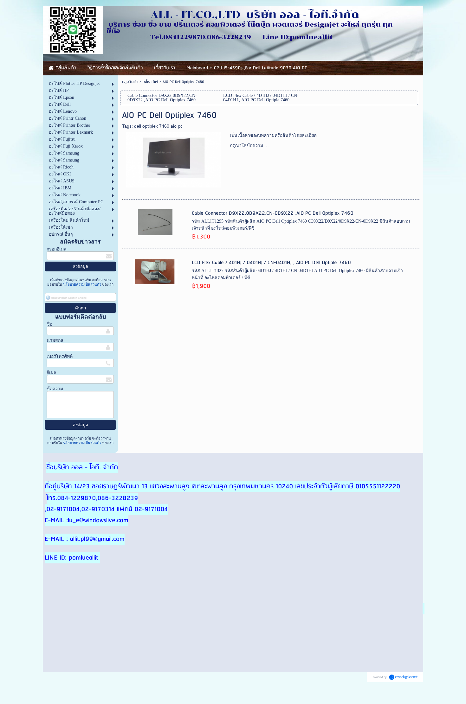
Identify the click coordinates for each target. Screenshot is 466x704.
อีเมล (51, 372)
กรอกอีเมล (57, 249)
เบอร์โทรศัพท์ (60, 356)
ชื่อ (49, 324)
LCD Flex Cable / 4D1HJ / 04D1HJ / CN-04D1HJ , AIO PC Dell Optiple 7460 (271, 262)
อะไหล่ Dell (150, 82)
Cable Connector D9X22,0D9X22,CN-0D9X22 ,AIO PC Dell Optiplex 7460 (272, 213)
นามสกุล (55, 340)
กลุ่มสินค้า (130, 82)
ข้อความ (55, 388)
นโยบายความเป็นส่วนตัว (82, 284)
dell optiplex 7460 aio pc (158, 126)
